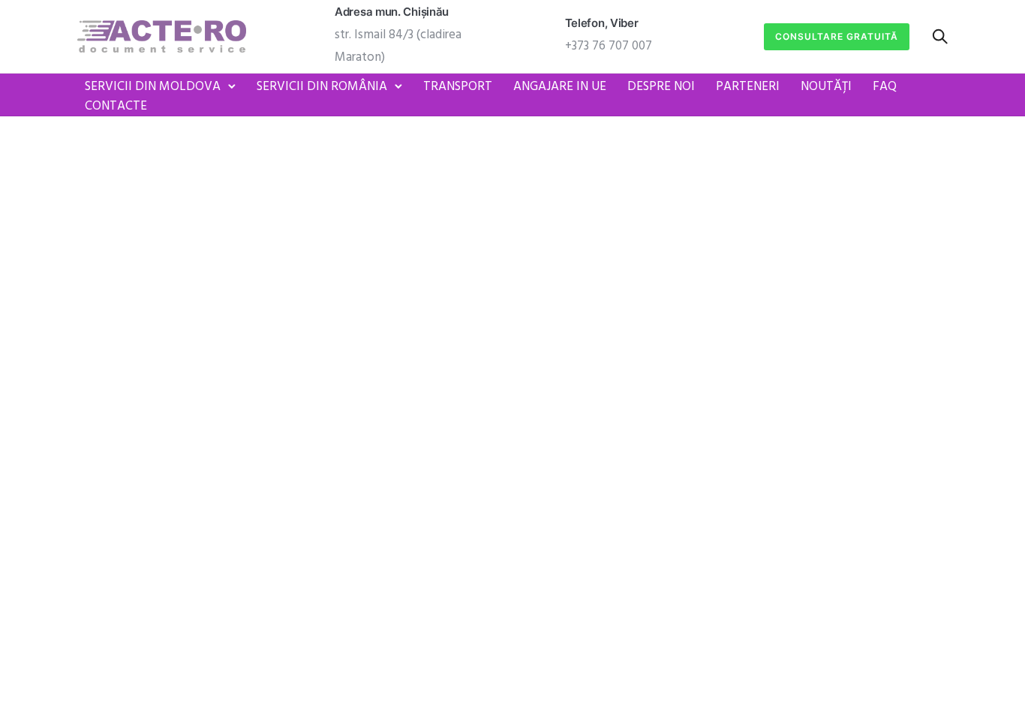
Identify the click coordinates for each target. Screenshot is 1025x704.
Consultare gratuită (836, 36)
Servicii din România (322, 87)
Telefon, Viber (602, 23)
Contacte (116, 106)
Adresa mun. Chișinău (392, 12)
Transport (457, 87)
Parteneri (748, 87)
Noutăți (826, 87)
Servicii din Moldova (153, 87)
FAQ (885, 87)
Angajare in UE (559, 87)
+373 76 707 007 (608, 46)
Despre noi (661, 87)
